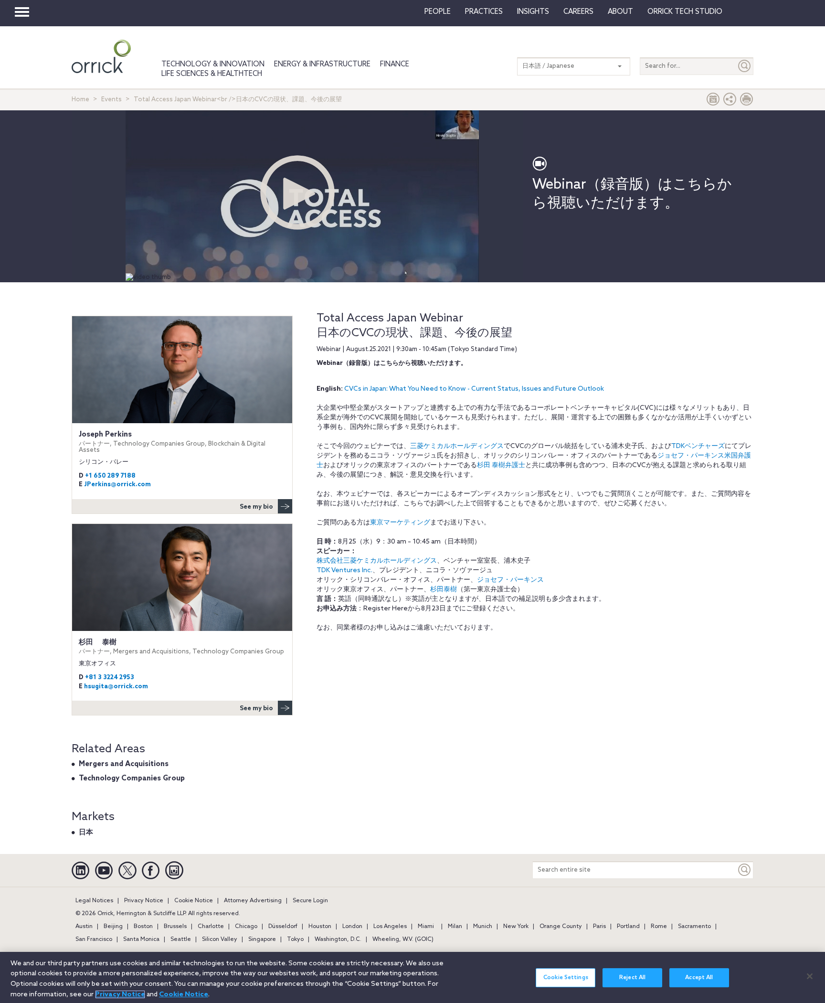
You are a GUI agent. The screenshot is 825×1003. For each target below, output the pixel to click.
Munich (482, 926)
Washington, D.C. (338, 939)
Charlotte (211, 926)
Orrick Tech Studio (684, 12)
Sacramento (694, 926)
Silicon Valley (219, 939)
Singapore (262, 939)
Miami (426, 926)
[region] (412, 977)
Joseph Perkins (172, 442)
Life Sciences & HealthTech (211, 74)
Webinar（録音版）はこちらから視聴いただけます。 (632, 194)
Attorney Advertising (253, 900)
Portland (628, 926)
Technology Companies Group (132, 778)
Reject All (632, 977)
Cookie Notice (193, 900)
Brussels (175, 926)
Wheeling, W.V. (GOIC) (403, 939)
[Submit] (744, 66)
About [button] (620, 12)
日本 (86, 832)
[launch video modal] (297, 192)
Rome (659, 926)
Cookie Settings (565, 977)
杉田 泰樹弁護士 (501, 465)
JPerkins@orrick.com (117, 484)
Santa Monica (141, 939)
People (437, 12)
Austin (84, 926)
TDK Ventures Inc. (344, 570)
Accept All (699, 977)
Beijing (113, 926)
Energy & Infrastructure (322, 64)
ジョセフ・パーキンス (510, 580)
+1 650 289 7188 (110, 476)
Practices (484, 12)
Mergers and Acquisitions (124, 764)
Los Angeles (390, 926)
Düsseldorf (282, 926)
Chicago (246, 926)
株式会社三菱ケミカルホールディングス (377, 561)
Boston (143, 926)
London (352, 926)
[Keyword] (744, 870)
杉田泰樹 (443, 590)
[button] (730, 101)
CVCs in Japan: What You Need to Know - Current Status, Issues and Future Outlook (474, 389)
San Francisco (93, 939)
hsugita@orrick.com (116, 686)
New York (516, 926)
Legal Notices (94, 900)
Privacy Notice (143, 900)
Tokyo (295, 939)
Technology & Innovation (212, 64)
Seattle (180, 939)
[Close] (809, 976)
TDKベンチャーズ (698, 446)
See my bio (256, 507)
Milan (455, 926)
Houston (319, 926)
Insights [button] (533, 12)
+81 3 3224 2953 (109, 677)
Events (111, 99)
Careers (578, 12)
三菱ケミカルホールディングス (457, 446)
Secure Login (310, 900)
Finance (394, 64)
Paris (599, 926)
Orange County (560, 926)
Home (80, 99)
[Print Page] (746, 101)
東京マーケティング (400, 523)
